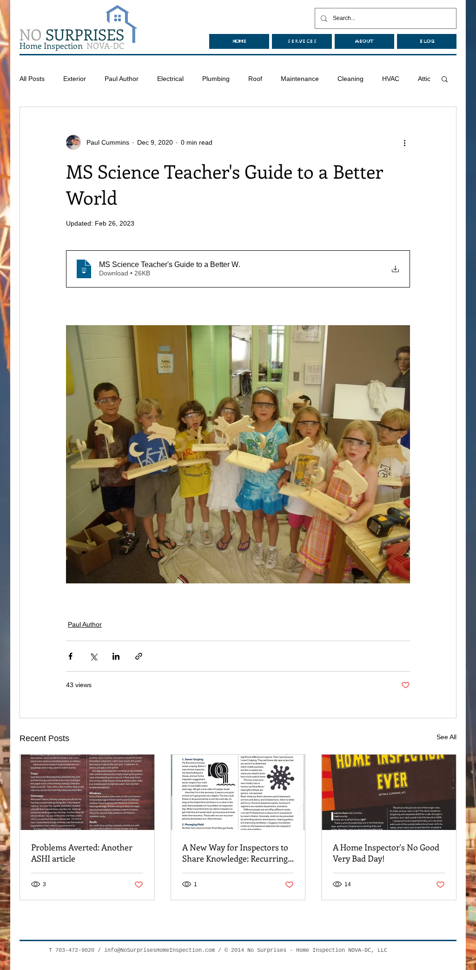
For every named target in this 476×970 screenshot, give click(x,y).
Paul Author (122, 78)
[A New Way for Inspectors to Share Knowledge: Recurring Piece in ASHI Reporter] (238, 792)
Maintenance (300, 78)
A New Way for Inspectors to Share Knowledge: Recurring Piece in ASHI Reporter (235, 853)
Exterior (74, 78)
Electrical (170, 78)
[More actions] (404, 142)
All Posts (32, 78)
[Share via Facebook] (70, 656)
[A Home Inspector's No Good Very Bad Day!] (389, 792)
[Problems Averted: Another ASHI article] (87, 792)
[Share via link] (138, 656)
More (389, 78)
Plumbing (216, 78)
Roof (255, 78)
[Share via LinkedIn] (116, 656)
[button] (444, 78)
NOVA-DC (72, 45)
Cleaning (350, 78)
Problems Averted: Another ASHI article (81, 853)
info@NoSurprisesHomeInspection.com (159, 950)
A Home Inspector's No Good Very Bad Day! (386, 853)
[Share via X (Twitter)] (93, 656)
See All (446, 737)
